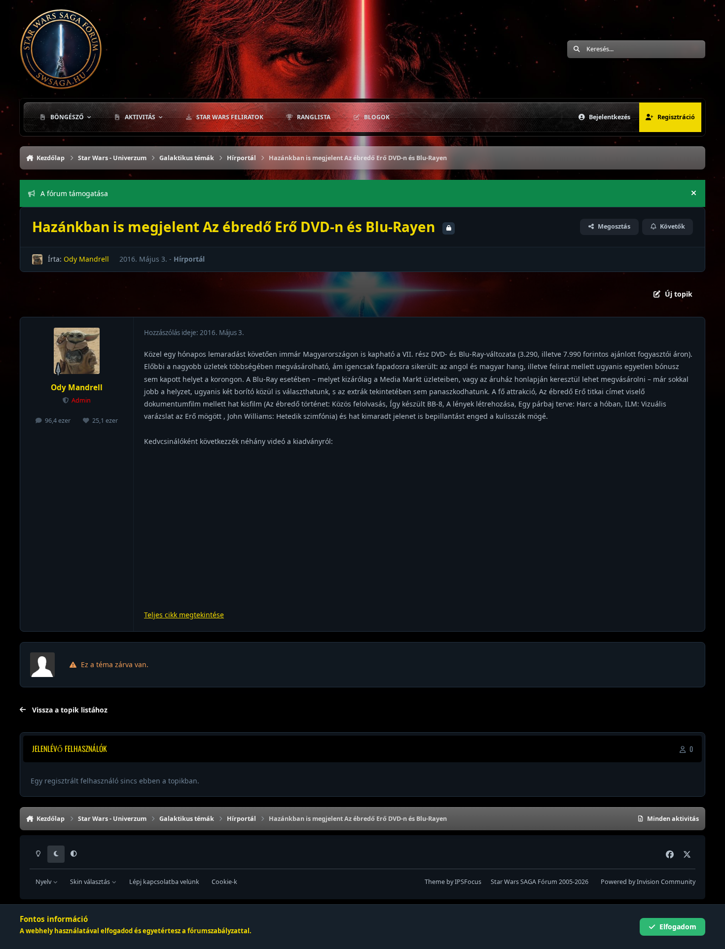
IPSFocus (468, 882)
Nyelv (44, 882)
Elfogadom (677, 926)
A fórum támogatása (74, 193)
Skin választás (90, 882)
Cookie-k (224, 882)
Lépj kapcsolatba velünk (164, 882)
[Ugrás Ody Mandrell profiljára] (37, 259)
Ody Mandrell (86, 259)
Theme (435, 882)
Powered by (648, 882)
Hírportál (189, 259)
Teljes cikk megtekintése (184, 614)
